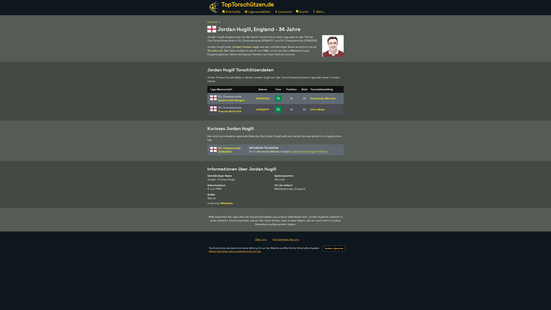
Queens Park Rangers (231, 100)
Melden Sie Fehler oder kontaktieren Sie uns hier (235, 251)
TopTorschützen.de (247, 4)
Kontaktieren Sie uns (286, 239)
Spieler (212, 22)
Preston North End (229, 111)
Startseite (232, 12)
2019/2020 (262, 98)
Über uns (260, 239)
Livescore (284, 12)
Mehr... (320, 12)
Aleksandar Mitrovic (322, 98)
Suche (303, 12)
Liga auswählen (259, 12)
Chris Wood (317, 109)
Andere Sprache (334, 248)
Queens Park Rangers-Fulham (308, 151)
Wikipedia (227, 203)
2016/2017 (262, 109)
